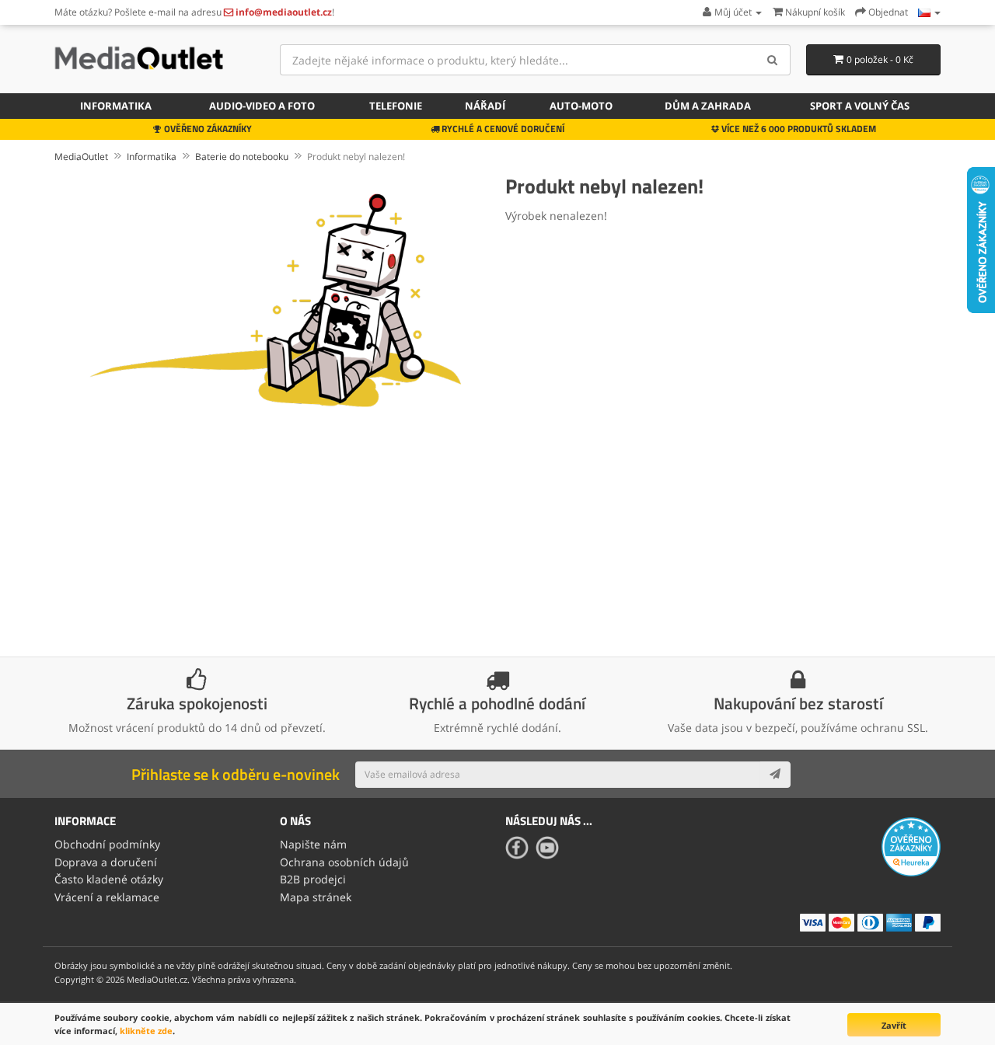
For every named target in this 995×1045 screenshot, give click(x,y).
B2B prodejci (313, 879)
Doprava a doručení (105, 862)
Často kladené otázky (108, 879)
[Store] (929, 12)
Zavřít (894, 1025)
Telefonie (395, 106)
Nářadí (485, 106)
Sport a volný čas (859, 106)
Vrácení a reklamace (106, 897)
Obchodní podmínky (107, 844)
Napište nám (313, 844)
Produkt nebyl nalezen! (356, 156)
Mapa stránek (315, 897)
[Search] (773, 59)
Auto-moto (581, 106)
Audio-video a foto (262, 106)
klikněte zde (146, 1030)
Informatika (116, 106)
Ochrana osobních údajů (344, 862)
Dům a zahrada (708, 106)
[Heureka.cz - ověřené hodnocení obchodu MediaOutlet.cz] (911, 845)
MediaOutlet (81, 156)
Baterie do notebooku (241, 156)
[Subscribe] (775, 774)
